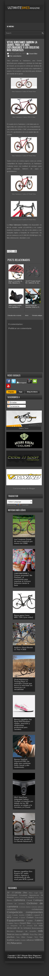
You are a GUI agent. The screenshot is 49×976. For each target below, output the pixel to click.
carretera (19, 900)
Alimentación (34, 895)
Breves (9, 900)
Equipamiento (15, 920)
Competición (15, 912)
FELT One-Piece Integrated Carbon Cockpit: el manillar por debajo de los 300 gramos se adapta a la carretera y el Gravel (23, 802)
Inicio (26, 315)
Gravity (34, 923)
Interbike (40, 923)
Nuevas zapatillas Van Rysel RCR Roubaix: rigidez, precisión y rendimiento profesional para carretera (23, 724)
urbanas (30, 940)
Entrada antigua (37, 315)
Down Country (12, 915)
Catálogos (38, 900)
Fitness (16, 923)
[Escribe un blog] (10, 251)
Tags (20, 392)
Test (36, 937)
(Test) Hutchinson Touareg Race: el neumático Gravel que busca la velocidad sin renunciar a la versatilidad (23, 684)
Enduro (30, 917)
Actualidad (23, 895)
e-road (15, 918)
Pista (32, 935)
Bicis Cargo (39, 897)
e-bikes (29, 915)
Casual (29, 900)
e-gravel (37, 915)
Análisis (31, 897)
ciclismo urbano (37, 907)
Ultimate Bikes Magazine (30, 956)
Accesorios (12, 895)
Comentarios (14, 406)
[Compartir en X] (13, 251)
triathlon (10, 940)
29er (25, 893)
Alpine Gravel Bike (21, 897)
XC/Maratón (14, 943)
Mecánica (10, 931)
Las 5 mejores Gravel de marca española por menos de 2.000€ (23, 541)
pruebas (11, 937)
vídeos (38, 939)
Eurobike (29, 921)
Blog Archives (32, 392)
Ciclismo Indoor (25, 907)
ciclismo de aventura (16, 904)
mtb (40, 930)
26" (8, 893)
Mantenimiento (37, 928)
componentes (34, 912)
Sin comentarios (15, 56)
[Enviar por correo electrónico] (8, 251)
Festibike (10, 923)
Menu (11, 27)
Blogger (32, 489)
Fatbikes (39, 921)
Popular (11, 392)
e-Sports (22, 917)
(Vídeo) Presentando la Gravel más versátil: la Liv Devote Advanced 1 (23, 839)
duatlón (21, 915)
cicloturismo (37, 909)
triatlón (17, 940)
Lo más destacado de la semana (25, 926)
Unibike (23, 940)
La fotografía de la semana (19, 926)
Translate (25, 505)
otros (25, 934)
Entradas (13, 402)
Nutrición (18, 935)
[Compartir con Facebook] (15, 251)
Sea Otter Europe (24, 937)
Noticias (11, 934)
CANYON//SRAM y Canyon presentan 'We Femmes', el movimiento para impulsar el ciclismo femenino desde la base (23, 579)
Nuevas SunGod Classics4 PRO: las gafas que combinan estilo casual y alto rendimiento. (22, 763)
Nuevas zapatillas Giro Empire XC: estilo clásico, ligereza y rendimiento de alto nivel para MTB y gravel (23, 875)
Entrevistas (39, 917)
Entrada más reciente (14, 315)
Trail (41, 937)
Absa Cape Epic (36, 893)
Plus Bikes (38, 935)
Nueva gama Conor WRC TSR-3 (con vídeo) (23, 616)
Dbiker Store (23, 428)
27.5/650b (16, 893)
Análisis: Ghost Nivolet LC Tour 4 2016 (23, 648)
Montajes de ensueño (26, 931)
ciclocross (11, 909)
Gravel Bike (33, 54)
